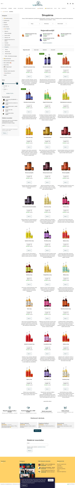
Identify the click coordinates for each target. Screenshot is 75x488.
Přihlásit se (5, 133)
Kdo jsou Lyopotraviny (61, 464)
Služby (5, 75)
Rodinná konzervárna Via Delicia (10, 40)
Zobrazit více (37, 430)
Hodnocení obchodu (37, 418)
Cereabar (6, 42)
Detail (29, 76)
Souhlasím (51, 480)
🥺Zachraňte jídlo (7, 58)
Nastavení (24, 485)
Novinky (5, 68)
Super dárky (6, 64)
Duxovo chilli (7, 35)
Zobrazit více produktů (47, 42)
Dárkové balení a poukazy (9, 60)
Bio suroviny (6, 26)
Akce (5, 87)
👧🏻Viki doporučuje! (8, 66)
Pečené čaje (7, 51)
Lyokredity (59, 465)
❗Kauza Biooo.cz (7, 73)
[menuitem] (3, 8)
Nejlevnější (36, 49)
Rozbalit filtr (9, 93)
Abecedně (53, 49)
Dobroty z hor (7, 37)
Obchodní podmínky (61, 468)
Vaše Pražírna (7, 44)
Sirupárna (7, 47)
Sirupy (6, 49)
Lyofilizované (6, 20)
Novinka (6, 89)
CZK (1, 3)
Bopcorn (6, 31)
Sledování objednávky (61, 471)
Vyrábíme (6, 24)
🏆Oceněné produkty (8, 18)
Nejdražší (45, 49)
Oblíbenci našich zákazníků (9, 71)
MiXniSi (5, 22)
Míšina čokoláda (8, 33)
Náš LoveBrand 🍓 (7, 62)
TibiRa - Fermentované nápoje (11, 56)
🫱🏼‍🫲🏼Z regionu (7, 28)
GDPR (58, 470)
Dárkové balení (8, 53)
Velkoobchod (59, 467)
